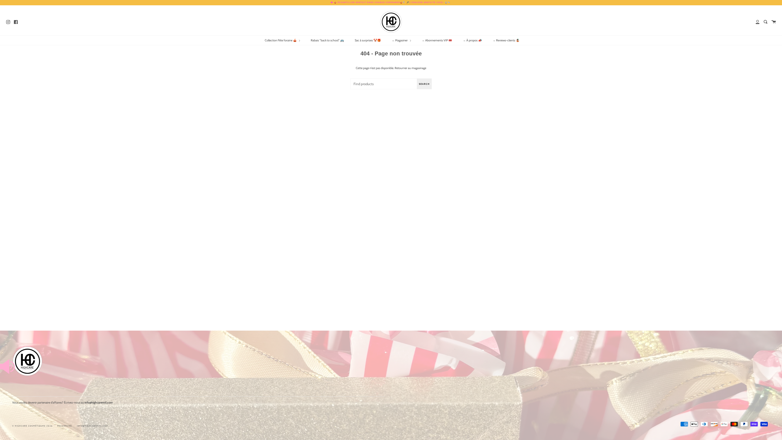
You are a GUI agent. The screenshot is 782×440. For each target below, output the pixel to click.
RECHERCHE (64, 426)
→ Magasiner (400, 40)
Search (424, 83)
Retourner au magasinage (410, 68)
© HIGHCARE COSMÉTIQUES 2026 (32, 426)
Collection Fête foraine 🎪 (281, 40)
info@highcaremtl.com (92, 426)
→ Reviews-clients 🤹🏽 (506, 40)
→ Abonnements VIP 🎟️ (437, 40)
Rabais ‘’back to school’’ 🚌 (327, 40)
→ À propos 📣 (472, 40)
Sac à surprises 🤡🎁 (368, 40)
